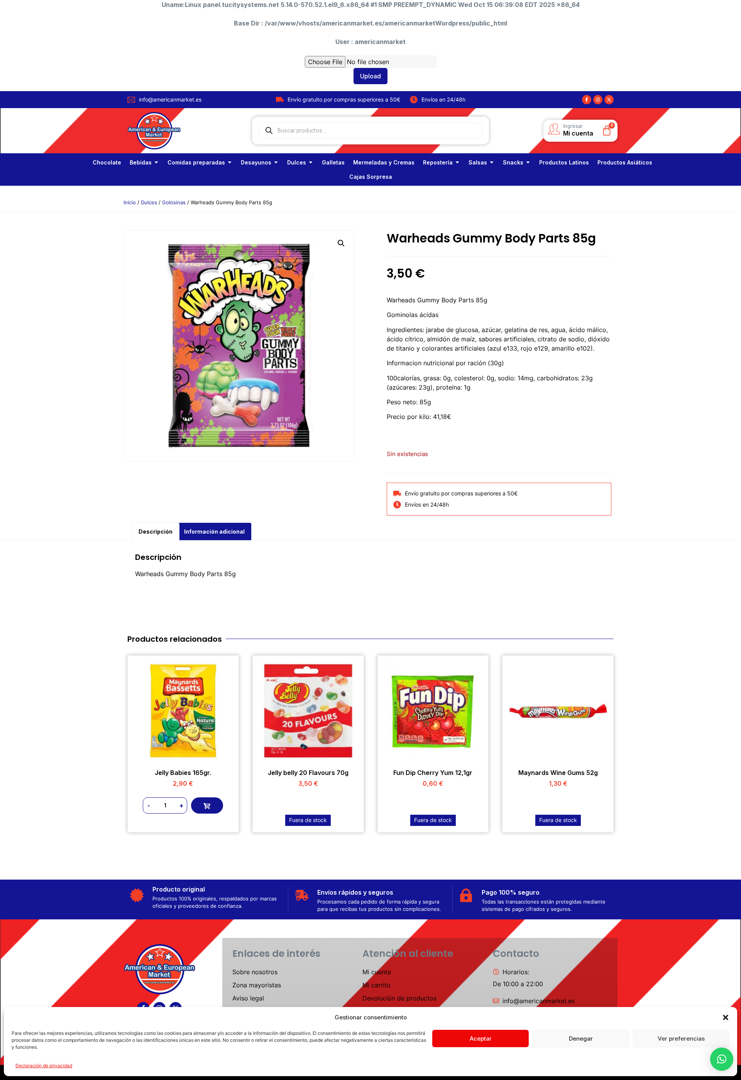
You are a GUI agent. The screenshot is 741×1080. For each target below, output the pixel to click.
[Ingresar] (553, 129)
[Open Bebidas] (156, 162)
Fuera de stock (308, 820)
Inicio (130, 202)
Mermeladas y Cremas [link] (383, 162)
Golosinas (174, 202)
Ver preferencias (681, 1038)
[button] (725, 1017)
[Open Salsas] (491, 162)
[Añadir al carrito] (207, 805)
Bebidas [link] (141, 162)
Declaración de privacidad (43, 1065)
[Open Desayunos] (276, 162)
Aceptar (481, 1038)
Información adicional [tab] (214, 531)
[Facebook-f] (586, 99)
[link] (106, 162)
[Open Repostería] (457, 162)
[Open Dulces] (310, 162)
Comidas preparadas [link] (196, 162)
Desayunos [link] (256, 162)
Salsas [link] (478, 162)
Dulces (149, 202)
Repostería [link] (438, 162)
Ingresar (573, 126)
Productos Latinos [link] (564, 162)
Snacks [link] (513, 162)
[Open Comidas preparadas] (229, 162)
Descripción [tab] (156, 531)
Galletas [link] (333, 162)
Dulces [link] (296, 162)
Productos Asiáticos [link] (624, 162)
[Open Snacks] (528, 162)
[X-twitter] (609, 99)
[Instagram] (597, 99)
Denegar (581, 1038)
